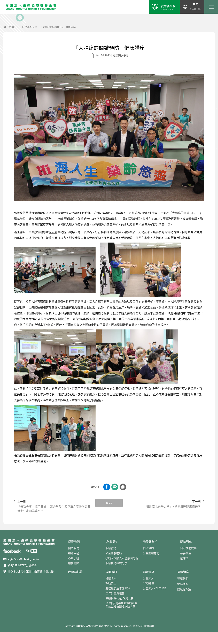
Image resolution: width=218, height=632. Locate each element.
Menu (211, 7)
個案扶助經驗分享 (116, 563)
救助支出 (110, 583)
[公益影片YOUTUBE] (31, 551)
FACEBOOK (106, 487)
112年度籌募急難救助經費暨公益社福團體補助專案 (121, 604)
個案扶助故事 (188, 548)
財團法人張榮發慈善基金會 (31, 7)
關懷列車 (186, 542)
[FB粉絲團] (12, 551)
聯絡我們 (182, 578)
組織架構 (73, 553)
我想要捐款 (75, 572)
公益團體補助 (113, 553)
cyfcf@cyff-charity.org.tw (23, 559)
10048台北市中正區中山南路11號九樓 (30, 571)
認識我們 (74, 542)
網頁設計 (138, 626)
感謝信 (184, 558)
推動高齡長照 (29, 27)
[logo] (28, 542)
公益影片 (148, 578)
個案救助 (110, 548)
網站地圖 (182, 584)
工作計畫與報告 (114, 593)
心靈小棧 (73, 558)
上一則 (53, 506)
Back (109, 503)
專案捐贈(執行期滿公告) (119, 598)
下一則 (173, 504)
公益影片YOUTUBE (154, 588)
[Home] (4, 27)
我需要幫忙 (150, 542)
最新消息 (183, 572)
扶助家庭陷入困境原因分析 (121, 558)
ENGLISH (195, 9)
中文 (195, 4)
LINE (114, 487)
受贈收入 (110, 578)
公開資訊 (111, 572)
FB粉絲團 (148, 583)
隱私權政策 (184, 589)
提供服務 (111, 542)
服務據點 (73, 563)
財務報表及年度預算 (117, 588)
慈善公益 (14, 27)
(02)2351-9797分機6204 (22, 565)
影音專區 (148, 572)
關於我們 (73, 548)
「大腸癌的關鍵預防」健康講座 (58, 27)
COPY (123, 487)
